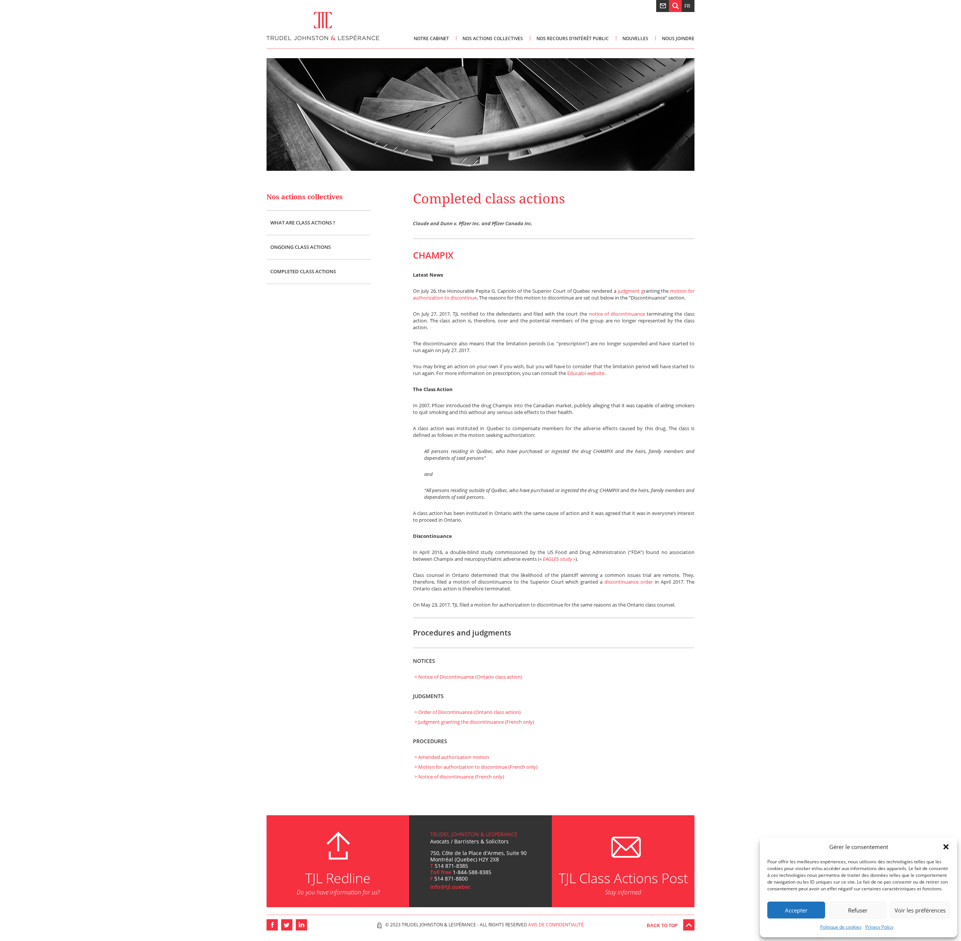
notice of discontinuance (617, 313)
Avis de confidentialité (556, 924)
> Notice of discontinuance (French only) (459, 776)
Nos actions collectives (492, 38)
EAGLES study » (559, 559)
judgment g (631, 291)
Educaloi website (585, 373)
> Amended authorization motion (451, 757)
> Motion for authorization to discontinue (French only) (476, 766)
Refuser (858, 910)
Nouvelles (635, 38)
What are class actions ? (302, 222)
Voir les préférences (920, 910)
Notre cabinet (431, 38)
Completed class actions (303, 271)
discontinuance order (628, 581)
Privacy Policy (879, 927)
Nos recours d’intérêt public (572, 38)
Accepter (796, 910)
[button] (946, 847)
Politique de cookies (841, 927)
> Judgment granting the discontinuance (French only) (474, 721)
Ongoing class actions (300, 247)
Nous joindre (678, 38)
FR (687, 5)
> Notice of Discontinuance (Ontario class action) (468, 676)
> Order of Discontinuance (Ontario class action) (467, 712)
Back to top (662, 925)
